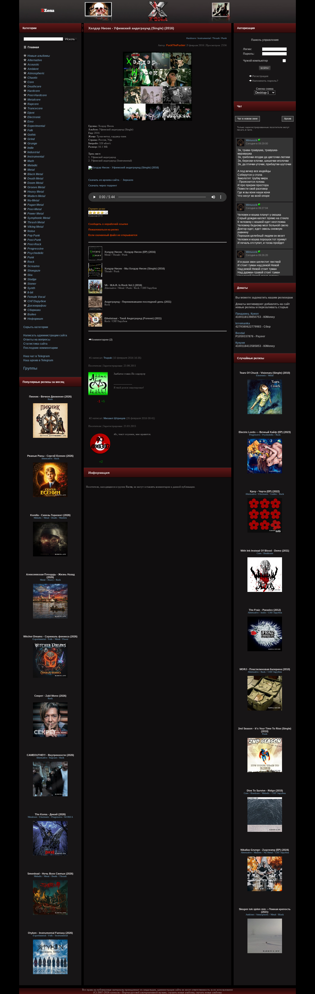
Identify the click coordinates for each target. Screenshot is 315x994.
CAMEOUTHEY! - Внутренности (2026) (50, 755)
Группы (30, 368)
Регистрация (260, 76)
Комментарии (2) (102, 339)
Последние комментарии (40, 347)
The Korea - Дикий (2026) (50, 814)
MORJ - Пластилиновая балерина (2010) (265, 669)
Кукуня (240, 342)
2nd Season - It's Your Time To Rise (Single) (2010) (264, 730)
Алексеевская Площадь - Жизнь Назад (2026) (50, 576)
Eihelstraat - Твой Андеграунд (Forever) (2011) (133, 318)
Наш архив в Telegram (38, 360)
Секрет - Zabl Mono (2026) (50, 695)
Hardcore (191, 38)
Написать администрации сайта (45, 335)
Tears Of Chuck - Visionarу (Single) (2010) (265, 372)
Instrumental (204, 38)
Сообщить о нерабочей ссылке (108, 224)
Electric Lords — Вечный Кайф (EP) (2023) (265, 432)
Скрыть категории (35, 327)
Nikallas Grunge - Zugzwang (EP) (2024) (265, 849)
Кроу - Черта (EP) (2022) (265, 491)
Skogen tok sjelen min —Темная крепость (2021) (265, 910)
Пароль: (248, 53)
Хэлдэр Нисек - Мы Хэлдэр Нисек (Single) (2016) (134, 268)
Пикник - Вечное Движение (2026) (50, 396)
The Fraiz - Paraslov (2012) (265, 610)
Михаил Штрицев (114, 418)
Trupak (108, 357)
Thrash (216, 38)
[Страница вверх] (82, 27)
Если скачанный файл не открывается (112, 235)
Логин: (247, 49)
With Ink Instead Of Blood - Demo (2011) (265, 550)
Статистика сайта (35, 343)
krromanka (242, 323)
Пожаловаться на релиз (103, 229)
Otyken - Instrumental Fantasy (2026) (50, 932)
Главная (33, 47)
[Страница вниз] (82, 31)
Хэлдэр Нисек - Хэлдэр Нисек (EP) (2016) (130, 252)
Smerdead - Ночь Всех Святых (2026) (50, 873)
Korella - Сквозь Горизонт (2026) (50, 515)
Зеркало (128, 180)
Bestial (240, 333)
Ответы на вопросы (36, 339)
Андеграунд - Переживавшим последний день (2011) (137, 301)
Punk (224, 38)
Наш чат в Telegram (36, 356)
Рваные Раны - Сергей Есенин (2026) (50, 455)
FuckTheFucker (175, 45)
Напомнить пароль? (265, 80)
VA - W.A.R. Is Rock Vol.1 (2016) (123, 285)
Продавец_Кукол (247, 313)
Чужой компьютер (255, 60)
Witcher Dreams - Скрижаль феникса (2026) (50, 636)
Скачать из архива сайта (103, 180)
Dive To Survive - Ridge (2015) (265, 790)
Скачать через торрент (102, 185)
